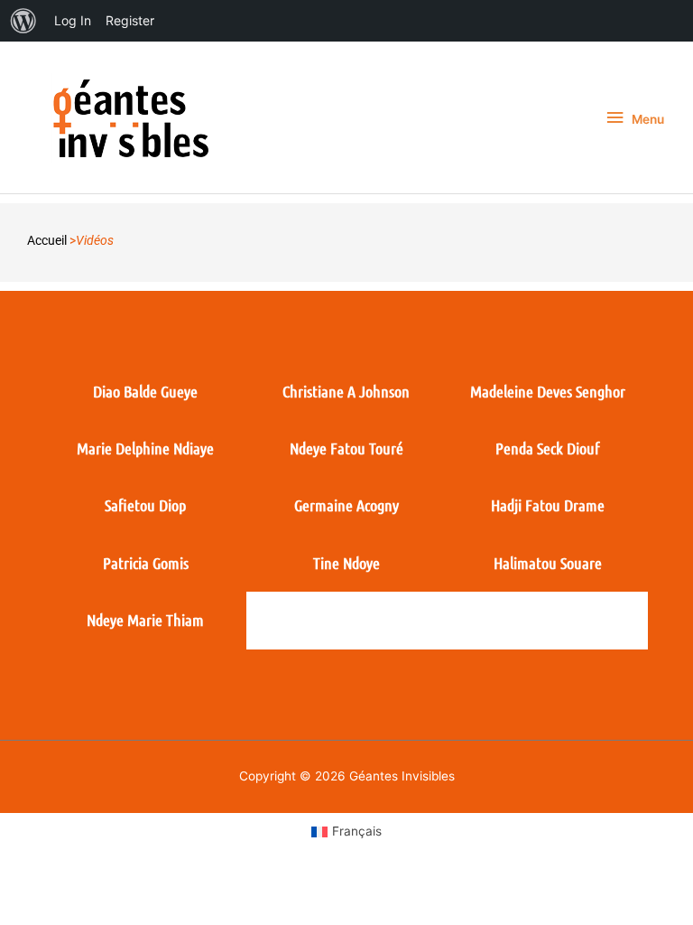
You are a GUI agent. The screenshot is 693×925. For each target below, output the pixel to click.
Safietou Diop (145, 505)
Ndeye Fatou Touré (346, 448)
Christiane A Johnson (346, 391)
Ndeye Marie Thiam (145, 620)
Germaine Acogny (346, 505)
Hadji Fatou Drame (548, 505)
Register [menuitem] (130, 20)
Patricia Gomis (146, 563)
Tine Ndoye (346, 563)
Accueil (47, 240)
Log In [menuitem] (72, 20)
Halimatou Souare (548, 563)
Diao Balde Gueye (145, 391)
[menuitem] (23, 21)
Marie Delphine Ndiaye (145, 448)
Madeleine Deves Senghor (547, 391)
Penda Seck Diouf (547, 448)
